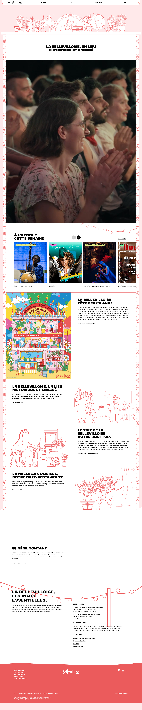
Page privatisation (79, 641)
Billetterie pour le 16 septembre (86, 323)
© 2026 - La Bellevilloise (21, 693)
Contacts (76, 644)
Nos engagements (20, 678)
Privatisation (18, 672)
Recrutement (18, 676)
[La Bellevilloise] (17, 2)
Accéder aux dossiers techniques (84, 638)
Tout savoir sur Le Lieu (18, 402)
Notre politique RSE (79, 646)
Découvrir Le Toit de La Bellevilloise (88, 453)
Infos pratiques (19, 670)
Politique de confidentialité (45, 693)
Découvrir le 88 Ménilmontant (20, 563)
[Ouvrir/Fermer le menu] (8, 2)
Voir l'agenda (122, 238)
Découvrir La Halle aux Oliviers (21, 490)
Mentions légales (20, 674)
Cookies (56, 693)
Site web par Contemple (121, 693)
